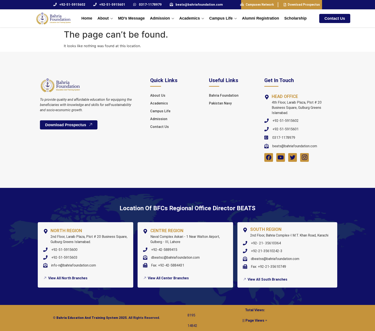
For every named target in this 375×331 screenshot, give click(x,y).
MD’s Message (131, 18)
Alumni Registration (260, 18)
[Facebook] (268, 157)
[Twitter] (292, 157)
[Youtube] (280, 157)
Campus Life (221, 18)
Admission (160, 18)
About (103, 18)
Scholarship (295, 18)
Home (86, 18)
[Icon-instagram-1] (304, 157)
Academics (189, 18)
